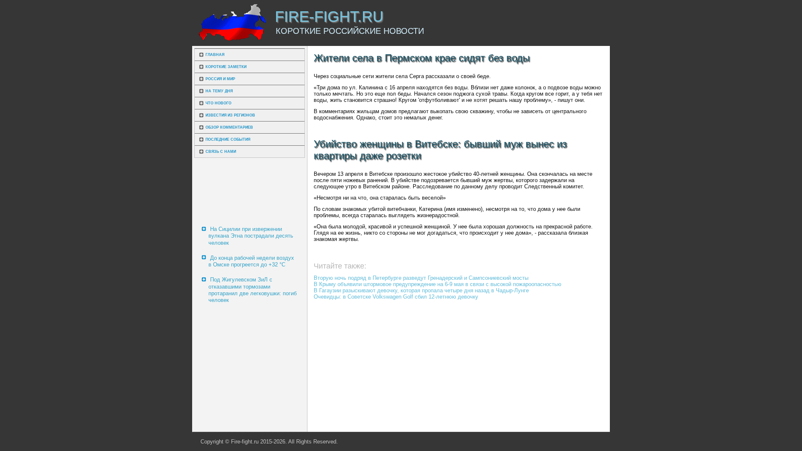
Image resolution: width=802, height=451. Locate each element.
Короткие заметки (226, 67)
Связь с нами (221, 151)
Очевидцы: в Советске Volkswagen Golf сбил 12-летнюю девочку (396, 297)
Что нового (218, 103)
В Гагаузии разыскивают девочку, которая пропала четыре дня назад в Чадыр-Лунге (421, 290)
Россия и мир (220, 79)
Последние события (228, 139)
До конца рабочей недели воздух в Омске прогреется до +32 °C (251, 261)
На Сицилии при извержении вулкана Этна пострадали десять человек (250, 236)
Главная (215, 55)
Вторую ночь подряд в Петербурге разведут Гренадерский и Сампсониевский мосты (421, 278)
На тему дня (219, 91)
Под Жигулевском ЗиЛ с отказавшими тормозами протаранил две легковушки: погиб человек (252, 289)
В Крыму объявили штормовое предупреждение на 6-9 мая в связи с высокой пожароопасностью (437, 284)
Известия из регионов (230, 115)
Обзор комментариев (229, 127)
